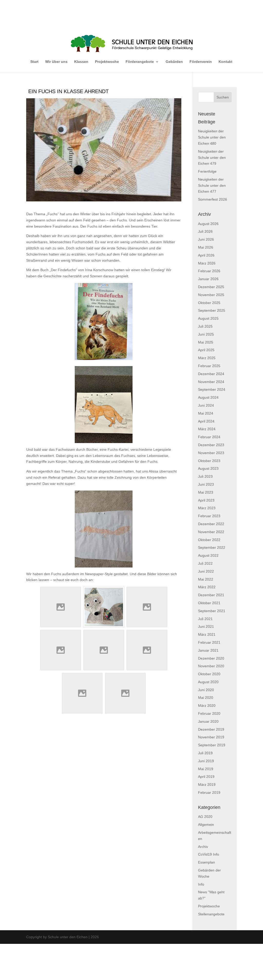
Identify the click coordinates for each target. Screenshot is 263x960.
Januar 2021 (208, 650)
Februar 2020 (209, 713)
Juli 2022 (205, 563)
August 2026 (208, 224)
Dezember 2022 (211, 524)
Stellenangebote (211, 914)
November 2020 (211, 666)
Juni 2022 (206, 571)
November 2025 (211, 295)
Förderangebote (140, 62)
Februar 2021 (209, 642)
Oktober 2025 (209, 303)
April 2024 (206, 421)
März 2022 (206, 587)
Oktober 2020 (209, 674)
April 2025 (206, 350)
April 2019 (206, 777)
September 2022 (211, 547)
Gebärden (174, 62)
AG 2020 (205, 817)
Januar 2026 (208, 279)
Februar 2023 (209, 516)
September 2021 (211, 611)
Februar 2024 (209, 437)
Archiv (203, 847)
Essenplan (206, 862)
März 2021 (206, 634)
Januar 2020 (208, 721)
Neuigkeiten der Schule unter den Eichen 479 (212, 157)
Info (201, 884)
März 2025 (206, 358)
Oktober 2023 (209, 461)
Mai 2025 (205, 342)
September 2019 (211, 745)
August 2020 (208, 682)
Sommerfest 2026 (212, 199)
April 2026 (206, 255)
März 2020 (206, 705)
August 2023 (208, 468)
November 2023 (211, 453)
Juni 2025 (206, 334)
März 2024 (206, 429)
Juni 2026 (206, 239)
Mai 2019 (205, 769)
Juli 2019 (205, 753)
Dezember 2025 (211, 287)
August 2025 (208, 318)
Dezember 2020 (211, 658)
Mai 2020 (205, 697)
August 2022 (208, 555)
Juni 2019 (206, 761)
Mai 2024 (205, 413)
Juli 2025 (205, 326)
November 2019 (211, 737)
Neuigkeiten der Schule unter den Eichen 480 (212, 137)
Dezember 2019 (211, 729)
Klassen (81, 62)
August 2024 (208, 397)
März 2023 (206, 508)
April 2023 (206, 500)
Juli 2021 (205, 619)
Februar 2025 (209, 366)
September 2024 (211, 389)
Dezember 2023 (211, 445)
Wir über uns (56, 62)
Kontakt (225, 62)
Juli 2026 (205, 231)
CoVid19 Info (208, 854)
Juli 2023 (205, 476)
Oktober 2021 (209, 603)
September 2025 (211, 310)
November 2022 (211, 532)
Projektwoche (107, 62)
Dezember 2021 (211, 595)
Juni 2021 (206, 626)
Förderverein (201, 62)
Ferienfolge (207, 171)
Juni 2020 (206, 690)
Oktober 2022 (209, 540)
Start (34, 62)
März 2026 (206, 263)
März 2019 (206, 784)
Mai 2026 (205, 247)
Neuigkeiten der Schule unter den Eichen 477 (212, 185)
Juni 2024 (206, 405)
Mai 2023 (205, 492)
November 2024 (211, 382)
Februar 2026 (209, 271)
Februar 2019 (209, 792)
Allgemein (206, 824)
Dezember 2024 (211, 374)
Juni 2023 (206, 484)
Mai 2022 (205, 579)
